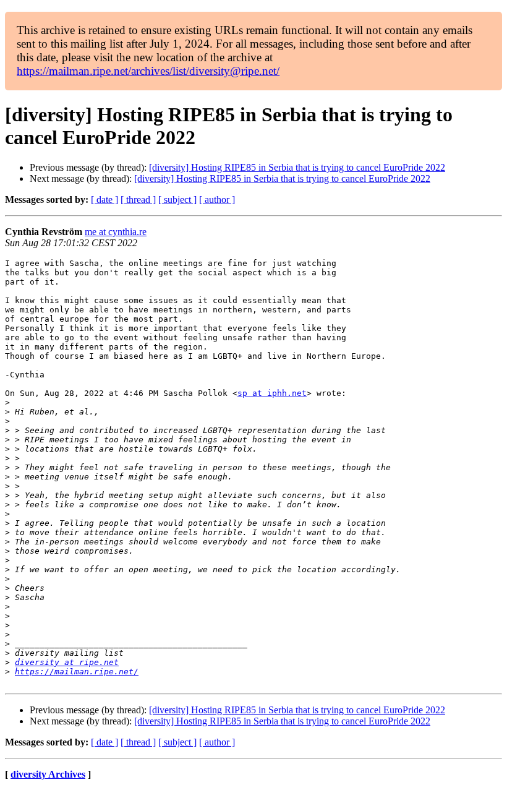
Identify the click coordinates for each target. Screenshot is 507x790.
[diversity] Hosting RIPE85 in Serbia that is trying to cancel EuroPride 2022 (297, 167)
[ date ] (104, 199)
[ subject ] (177, 199)
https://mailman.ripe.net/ (76, 671)
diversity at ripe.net (67, 662)
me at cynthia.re (116, 231)
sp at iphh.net (272, 393)
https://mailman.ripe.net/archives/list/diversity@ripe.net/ (148, 70)
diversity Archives (48, 774)
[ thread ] (138, 199)
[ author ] (217, 199)
